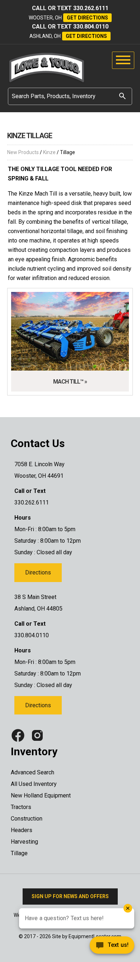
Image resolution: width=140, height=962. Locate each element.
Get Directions (87, 18)
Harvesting (24, 841)
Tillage (19, 853)
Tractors (21, 807)
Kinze (49, 152)
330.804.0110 (90, 26)
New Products (23, 152)
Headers (21, 830)
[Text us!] (86, 947)
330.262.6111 (90, 8)
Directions (38, 572)
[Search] (122, 95)
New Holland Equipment (41, 795)
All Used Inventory (34, 783)
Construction (26, 818)
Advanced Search (32, 772)
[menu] (123, 60)
